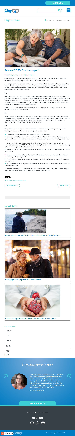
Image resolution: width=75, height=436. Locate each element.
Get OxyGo (37, 413)
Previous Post (13, 185)
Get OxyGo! (57, 3)
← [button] (6, 376)
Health (20, 75)
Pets (23, 75)
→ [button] (69, 376)
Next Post (63, 185)
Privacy (45, 413)
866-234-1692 (37, 418)
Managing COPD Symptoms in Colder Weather (23, 279)
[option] (37, 383)
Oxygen (9, 330)
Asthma (15, 75)
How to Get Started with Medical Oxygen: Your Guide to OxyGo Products (32, 235)
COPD (6, 75)
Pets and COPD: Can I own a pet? (59, 20)
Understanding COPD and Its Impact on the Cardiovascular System (30, 318)
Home (29, 413)
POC (7, 351)
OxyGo (10, 75)
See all (7, 355)
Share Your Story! (38, 403)
